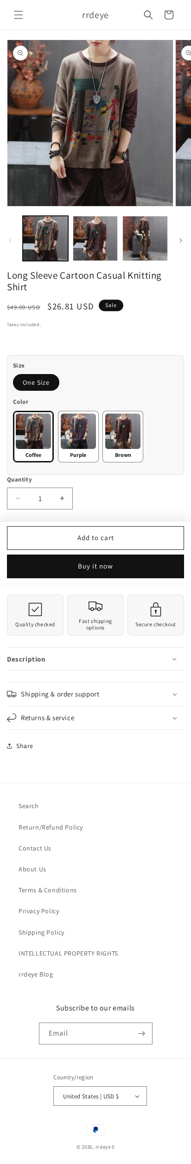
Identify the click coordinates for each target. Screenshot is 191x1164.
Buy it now (95, 566)
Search (29, 806)
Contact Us (35, 848)
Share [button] (24, 746)
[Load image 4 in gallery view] (95, 238)
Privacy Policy (39, 911)
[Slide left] (10, 240)
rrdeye (103, 1147)
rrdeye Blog (36, 974)
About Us (32, 869)
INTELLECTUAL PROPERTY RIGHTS (68, 953)
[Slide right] (181, 240)
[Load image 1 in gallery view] (45, 238)
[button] (18, 15)
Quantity (19, 479)
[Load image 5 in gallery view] (145, 238)
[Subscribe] (142, 1033)
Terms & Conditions (48, 890)
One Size (36, 382)
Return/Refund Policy (51, 827)
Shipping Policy (41, 932)
